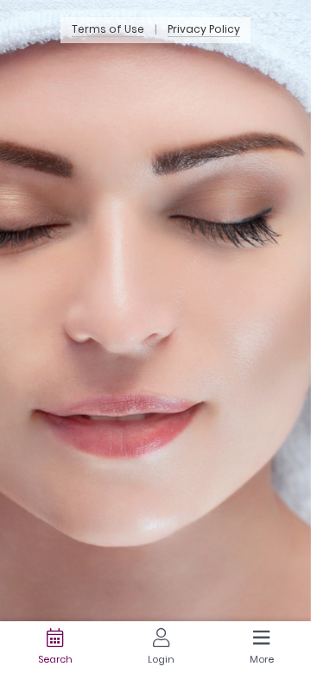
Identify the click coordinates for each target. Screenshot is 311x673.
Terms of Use (108, 29)
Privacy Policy (204, 29)
